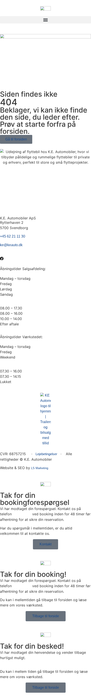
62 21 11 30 (22, 514)
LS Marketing (39, 468)
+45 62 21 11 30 (12, 236)
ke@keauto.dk (11, 245)
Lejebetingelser (46, 454)
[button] (45, 19)
